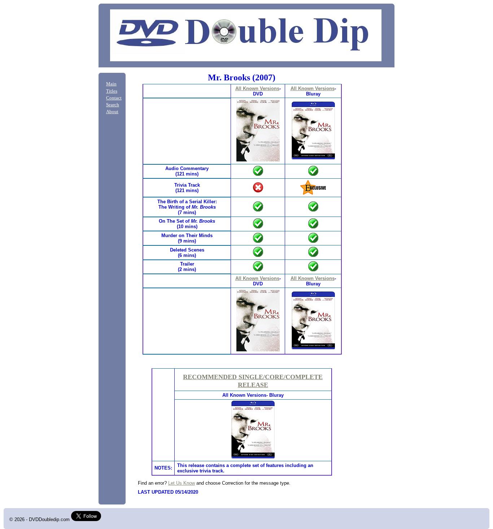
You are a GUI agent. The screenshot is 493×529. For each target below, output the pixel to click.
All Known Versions (257, 88)
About (112, 111)
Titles (111, 91)
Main (111, 83)
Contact (114, 98)
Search (112, 104)
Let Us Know (181, 483)
